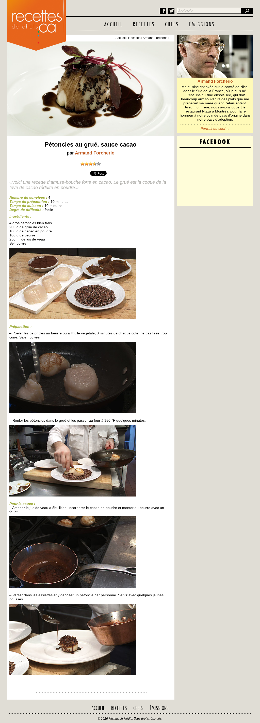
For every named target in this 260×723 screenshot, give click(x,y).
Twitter (171, 11)
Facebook (163, 11)
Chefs (172, 24)
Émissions (202, 24)
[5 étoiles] (99, 164)
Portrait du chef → (215, 128)
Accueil (113, 24)
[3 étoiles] (91, 164)
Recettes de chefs (36, 24)
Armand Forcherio (155, 38)
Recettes (144, 24)
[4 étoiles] (95, 164)
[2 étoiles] (87, 164)
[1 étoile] (82, 164)
